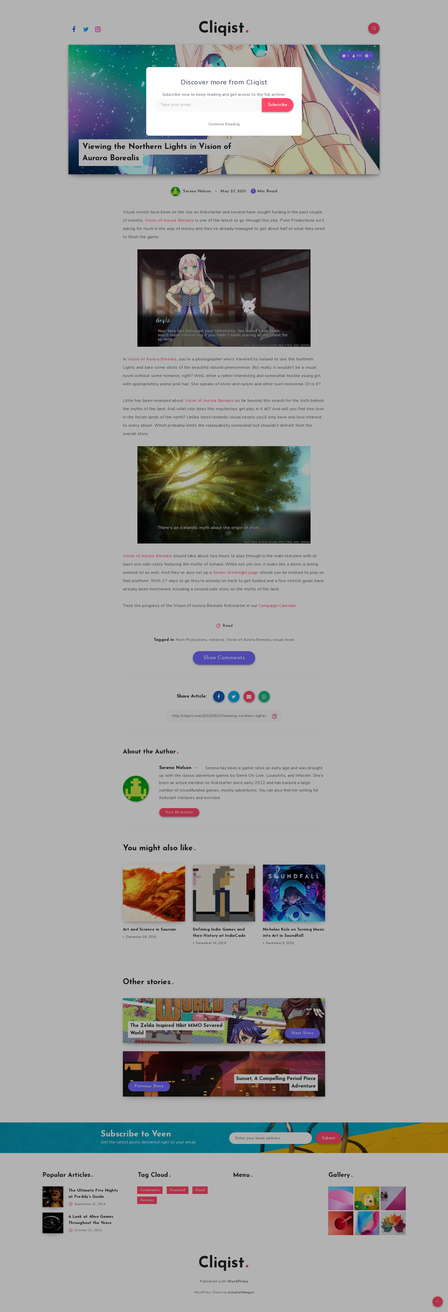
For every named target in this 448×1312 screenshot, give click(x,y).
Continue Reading (224, 124)
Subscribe (278, 105)
